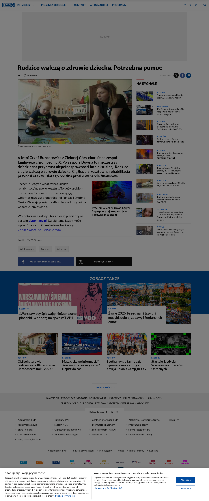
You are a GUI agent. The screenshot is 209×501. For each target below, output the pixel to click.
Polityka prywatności (65, 496)
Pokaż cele (186, 488)
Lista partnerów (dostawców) (108, 488)
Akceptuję (186, 480)
